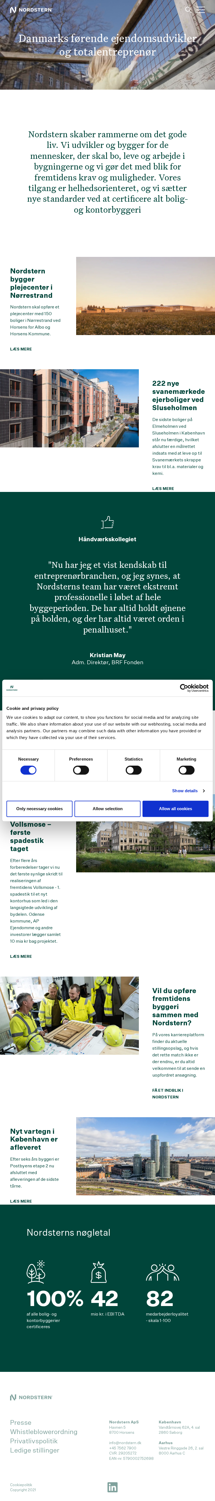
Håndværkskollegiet (107, 539)
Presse (20, 1422)
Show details (185, 790)
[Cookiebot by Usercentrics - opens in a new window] (184, 688)
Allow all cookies (175, 808)
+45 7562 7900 (122, 1448)
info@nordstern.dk (125, 1442)
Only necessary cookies (39, 808)
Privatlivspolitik (34, 1441)
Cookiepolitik (21, 1485)
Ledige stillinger (34, 1450)
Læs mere (21, 349)
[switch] (81, 770)
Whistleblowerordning (44, 1431)
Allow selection (108, 808)
